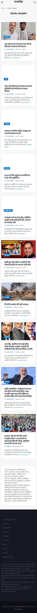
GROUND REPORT (9, 520)
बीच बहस (7, 37)
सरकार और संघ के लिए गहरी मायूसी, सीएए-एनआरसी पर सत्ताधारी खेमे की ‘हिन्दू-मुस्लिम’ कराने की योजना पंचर (17, 440)
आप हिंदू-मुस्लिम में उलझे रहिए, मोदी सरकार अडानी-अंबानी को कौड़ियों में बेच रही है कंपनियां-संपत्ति (18, 346)
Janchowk (10, 49)
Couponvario (20, 606)
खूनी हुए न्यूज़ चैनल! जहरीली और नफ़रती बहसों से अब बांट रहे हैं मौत (17, 263)
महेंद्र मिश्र (9, 307)
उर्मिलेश (8, 446)
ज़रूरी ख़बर (7, 528)
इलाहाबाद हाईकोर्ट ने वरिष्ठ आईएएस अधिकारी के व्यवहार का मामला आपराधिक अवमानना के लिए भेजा (17, 487)
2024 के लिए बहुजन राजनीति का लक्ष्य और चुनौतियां (17, 176)
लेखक (5, 549)
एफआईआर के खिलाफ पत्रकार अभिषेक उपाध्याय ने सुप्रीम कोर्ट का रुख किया (17, 493)
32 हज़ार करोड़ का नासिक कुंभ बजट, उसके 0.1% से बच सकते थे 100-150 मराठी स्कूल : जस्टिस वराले (16, 472)
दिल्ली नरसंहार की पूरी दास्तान (16, 304)
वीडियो (5, 553)
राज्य (6, 79)
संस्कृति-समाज (8, 210)
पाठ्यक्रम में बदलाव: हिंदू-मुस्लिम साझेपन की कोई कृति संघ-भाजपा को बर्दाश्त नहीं (17, 220)
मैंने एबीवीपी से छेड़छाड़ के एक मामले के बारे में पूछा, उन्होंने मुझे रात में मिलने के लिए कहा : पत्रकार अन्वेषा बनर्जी (18, 498)
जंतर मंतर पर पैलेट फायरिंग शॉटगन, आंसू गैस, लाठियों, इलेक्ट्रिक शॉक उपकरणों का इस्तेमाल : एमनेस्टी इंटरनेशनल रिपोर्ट (17, 479)
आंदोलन (6, 524)
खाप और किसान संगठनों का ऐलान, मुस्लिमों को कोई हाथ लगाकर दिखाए (18, 88)
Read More (16, 58)
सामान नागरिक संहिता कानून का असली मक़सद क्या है (17, 132)
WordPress (18, 609)
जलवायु (5, 532)
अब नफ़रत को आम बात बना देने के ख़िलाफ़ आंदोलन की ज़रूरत (17, 45)
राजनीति (7, 382)
